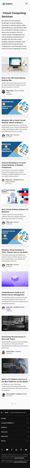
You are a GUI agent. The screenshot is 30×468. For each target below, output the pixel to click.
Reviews (16, 135)
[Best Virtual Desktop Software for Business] (15, 197)
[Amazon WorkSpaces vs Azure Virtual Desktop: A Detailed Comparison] (15, 151)
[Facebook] (12, 450)
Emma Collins (10, 351)
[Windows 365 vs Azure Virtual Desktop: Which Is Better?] (15, 108)
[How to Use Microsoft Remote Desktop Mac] (15, 66)
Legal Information (19, 458)
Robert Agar (9, 90)
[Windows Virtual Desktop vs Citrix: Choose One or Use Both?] (15, 238)
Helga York (9, 135)
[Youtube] (7, 450)
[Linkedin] (17, 450)
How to (17, 90)
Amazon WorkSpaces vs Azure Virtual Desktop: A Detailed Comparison (14, 165)
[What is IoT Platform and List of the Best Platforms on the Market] (15, 367)
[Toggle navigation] (27, 3)
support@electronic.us (20, 462)
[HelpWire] (7, 5)
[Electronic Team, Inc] (26, 450)
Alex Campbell (10, 394)
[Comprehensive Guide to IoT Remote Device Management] (15, 280)
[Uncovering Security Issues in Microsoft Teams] (15, 325)
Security (18, 351)
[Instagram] (21, 450)
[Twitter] (3, 450)
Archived (16, 179)
